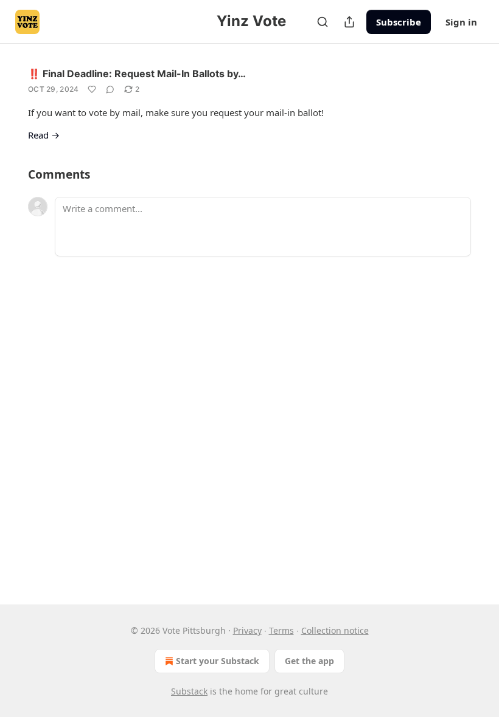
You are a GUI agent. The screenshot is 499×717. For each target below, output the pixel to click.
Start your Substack (217, 661)
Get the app (309, 661)
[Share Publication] (349, 22)
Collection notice (335, 630)
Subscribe (398, 22)
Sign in (461, 22)
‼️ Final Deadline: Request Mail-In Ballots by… (137, 73)
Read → (44, 135)
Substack (189, 691)
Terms (281, 630)
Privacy (247, 630)
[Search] (322, 22)
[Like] (92, 89)
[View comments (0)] (110, 89)
